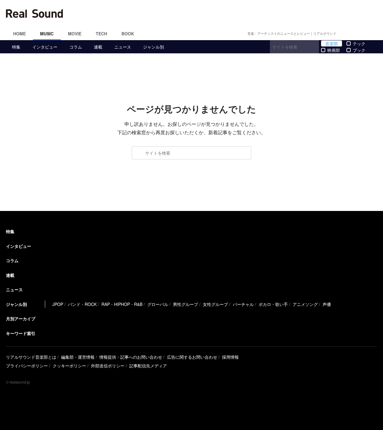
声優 (327, 304)
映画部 (333, 50)
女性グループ (215, 304)
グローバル (157, 304)
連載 (98, 47)
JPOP (57, 304)
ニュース (122, 47)
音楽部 (331, 43)
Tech (101, 34)
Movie (74, 34)
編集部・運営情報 (78, 357)
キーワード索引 (20, 333)
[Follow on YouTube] (367, 33)
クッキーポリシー (69, 366)
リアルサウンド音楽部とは (31, 357)
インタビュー (44, 47)
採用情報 (230, 357)
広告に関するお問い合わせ (192, 357)
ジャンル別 (153, 47)
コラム (75, 47)
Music (47, 34)
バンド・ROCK (82, 304)
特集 (16, 47)
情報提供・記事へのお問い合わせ (130, 357)
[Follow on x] (353, 33)
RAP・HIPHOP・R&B (121, 304)
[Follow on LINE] (374, 33)
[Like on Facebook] (346, 33)
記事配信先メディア (148, 366)
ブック (359, 50)
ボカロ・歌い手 (273, 304)
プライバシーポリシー (27, 366)
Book (127, 34)
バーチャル (243, 304)
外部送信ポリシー (107, 366)
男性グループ (185, 304)
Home (19, 34)
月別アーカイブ (20, 319)
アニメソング (305, 304)
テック (359, 43)
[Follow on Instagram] (360, 33)
